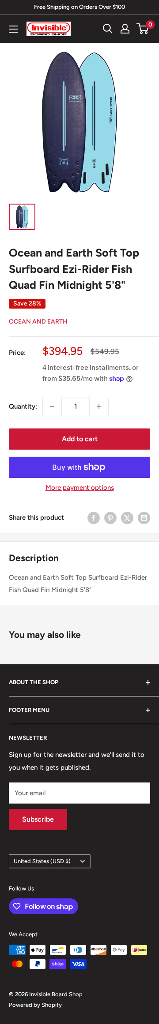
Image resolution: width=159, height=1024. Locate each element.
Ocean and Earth (38, 321)
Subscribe (38, 819)
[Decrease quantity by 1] (52, 406)
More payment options (79, 488)
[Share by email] (144, 517)
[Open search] (108, 29)
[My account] (125, 29)
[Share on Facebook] (93, 517)
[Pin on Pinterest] (110, 517)
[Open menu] (13, 29)
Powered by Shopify (35, 1005)
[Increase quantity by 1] (99, 406)
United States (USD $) (42, 861)
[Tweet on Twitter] (127, 517)
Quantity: (23, 406)
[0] (142, 28)
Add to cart (80, 439)
